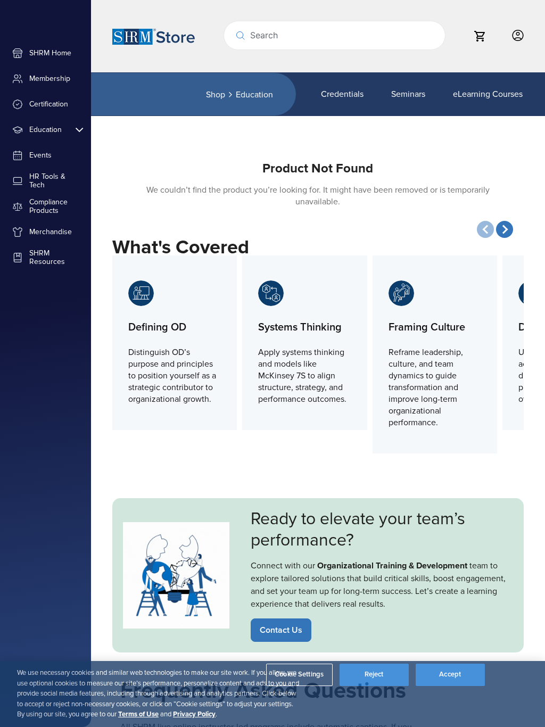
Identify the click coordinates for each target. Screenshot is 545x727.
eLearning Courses (488, 94)
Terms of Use (138, 714)
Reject (374, 674)
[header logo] (153, 36)
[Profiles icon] (518, 36)
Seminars (408, 94)
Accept (450, 674)
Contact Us (281, 630)
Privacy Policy (194, 714)
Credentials (342, 94)
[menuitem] (45, 53)
